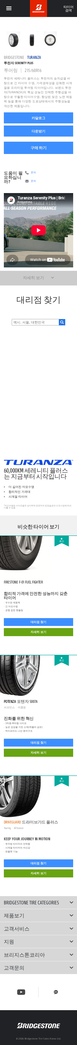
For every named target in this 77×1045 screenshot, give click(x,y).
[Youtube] (21, 992)
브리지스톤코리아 (24, 955)
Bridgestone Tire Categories (31, 902)
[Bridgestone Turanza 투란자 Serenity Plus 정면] (32, 40)
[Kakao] (55, 992)
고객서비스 (17, 928)
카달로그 (38, 118)
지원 (9, 941)
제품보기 (14, 915)
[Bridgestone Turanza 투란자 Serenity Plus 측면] (50, 40)
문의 (33, 172)
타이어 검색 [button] (68, 8)
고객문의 (14, 968)
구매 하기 (39, 147)
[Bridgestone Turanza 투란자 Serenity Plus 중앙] (13, 40)
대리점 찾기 (38, 622)
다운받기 (38, 131)
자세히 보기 (38, 632)
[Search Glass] (62, 322)
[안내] (9, 8)
